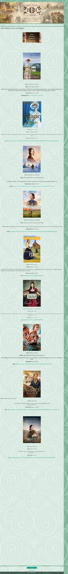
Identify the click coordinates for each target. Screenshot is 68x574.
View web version (32, 570)
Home (32, 567)
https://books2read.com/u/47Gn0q (35, 95)
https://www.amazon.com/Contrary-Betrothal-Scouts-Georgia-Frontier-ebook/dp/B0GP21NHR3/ (33, 457)
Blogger (34, 572)
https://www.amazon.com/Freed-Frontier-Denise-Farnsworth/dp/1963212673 (33, 364)
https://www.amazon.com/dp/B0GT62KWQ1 (33, 275)
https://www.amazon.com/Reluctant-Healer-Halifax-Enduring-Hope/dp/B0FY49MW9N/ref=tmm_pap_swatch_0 (33, 409)
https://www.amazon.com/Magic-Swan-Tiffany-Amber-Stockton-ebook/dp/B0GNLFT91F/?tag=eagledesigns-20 (33, 140)
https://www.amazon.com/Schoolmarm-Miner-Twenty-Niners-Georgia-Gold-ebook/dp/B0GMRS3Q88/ (33, 231)
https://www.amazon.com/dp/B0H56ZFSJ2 (33, 319)
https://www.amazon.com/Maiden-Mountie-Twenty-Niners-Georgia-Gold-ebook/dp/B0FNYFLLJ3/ (33, 186)
